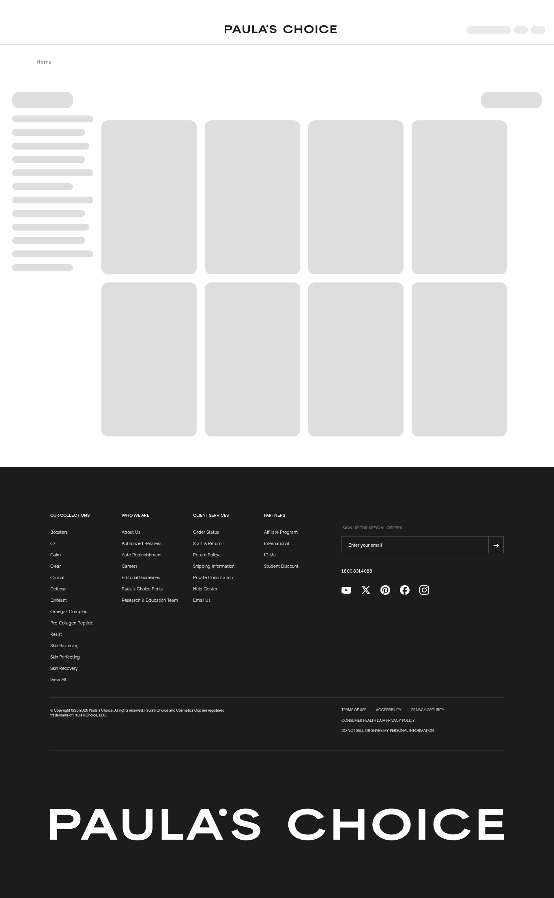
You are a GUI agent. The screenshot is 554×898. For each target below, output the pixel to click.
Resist (56, 634)
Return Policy (206, 554)
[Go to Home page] (281, 30)
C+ (53, 543)
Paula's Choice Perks (142, 588)
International (276, 543)
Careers (129, 565)
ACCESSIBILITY (389, 710)
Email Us (201, 600)
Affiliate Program (281, 531)
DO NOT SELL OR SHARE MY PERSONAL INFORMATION (387, 731)
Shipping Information (213, 565)
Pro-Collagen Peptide (71, 622)
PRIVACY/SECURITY (427, 710)
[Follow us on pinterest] (385, 590)
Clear (55, 565)
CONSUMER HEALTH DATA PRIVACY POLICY (378, 720)
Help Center (205, 588)
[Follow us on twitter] (366, 590)
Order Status (206, 531)
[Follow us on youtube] (346, 590)
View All (58, 679)
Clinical (57, 577)
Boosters (59, 531)
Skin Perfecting (65, 656)
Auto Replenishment (142, 554)
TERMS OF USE (353, 710)
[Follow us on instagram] (424, 590)
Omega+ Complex (68, 611)
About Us (131, 531)
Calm (55, 554)
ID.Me (270, 554)
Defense (58, 588)
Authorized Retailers (141, 543)
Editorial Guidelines (141, 577)
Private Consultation (213, 577)
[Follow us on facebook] (405, 590)
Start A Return (207, 543)
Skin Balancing (64, 645)
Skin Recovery (63, 668)
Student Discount (281, 565)
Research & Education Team (150, 600)
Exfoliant (58, 600)
